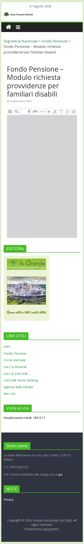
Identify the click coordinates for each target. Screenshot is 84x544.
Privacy (9, 499)
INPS (7, 347)
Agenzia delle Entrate (18, 387)
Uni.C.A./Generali (15, 367)
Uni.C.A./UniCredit (16, 373)
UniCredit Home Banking (21, 380)
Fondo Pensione (15, 353)
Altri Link (10, 394)
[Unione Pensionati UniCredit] (8, 27)
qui (60, 474)
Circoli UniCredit (15, 360)
